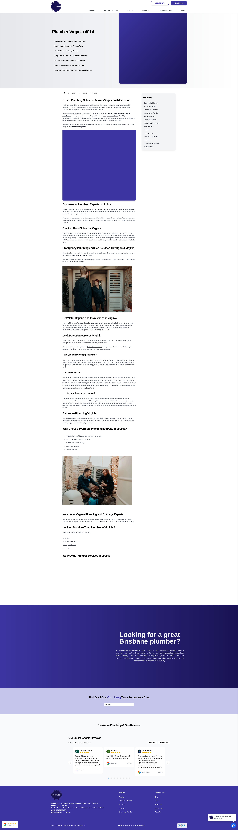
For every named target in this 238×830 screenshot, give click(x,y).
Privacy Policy (139, 825)
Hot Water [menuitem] (129, 10)
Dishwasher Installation (151, 143)
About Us (158, 812)
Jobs (156, 801)
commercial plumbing (105, 209)
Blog (156, 797)
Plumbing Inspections (151, 136)
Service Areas (148, 146)
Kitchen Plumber (149, 116)
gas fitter (66, 538)
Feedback (158, 804)
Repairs (146, 130)
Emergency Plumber (125, 812)
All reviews (152, 742)
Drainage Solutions (125, 801)
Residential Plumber (150, 110)
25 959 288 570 (61, 810)
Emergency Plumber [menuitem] (165, 10)
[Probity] (182, 825)
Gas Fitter (122, 808)
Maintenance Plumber (151, 113)
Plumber (122, 797)
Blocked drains (67, 233)
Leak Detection (149, 133)
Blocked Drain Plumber (151, 123)
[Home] (56, 6)
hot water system (104, 107)
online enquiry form (123, 521)
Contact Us (158, 808)
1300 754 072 (159, 3)
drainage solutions (69, 545)
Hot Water (122, 804)
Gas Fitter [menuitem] (145, 10)
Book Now (179, 3)
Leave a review (163, 742)
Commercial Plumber (151, 103)
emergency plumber (70, 541)
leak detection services (94, 347)
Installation (147, 140)
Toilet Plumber (148, 126)
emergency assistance (110, 116)
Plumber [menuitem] (92, 10)
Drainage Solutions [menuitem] (110, 10)
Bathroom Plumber (150, 120)
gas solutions (119, 209)
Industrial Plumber (150, 106)
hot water (91, 323)
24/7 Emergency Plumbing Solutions (78, 439)
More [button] (183, 10)
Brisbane (108, 704)
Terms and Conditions (125, 825)
